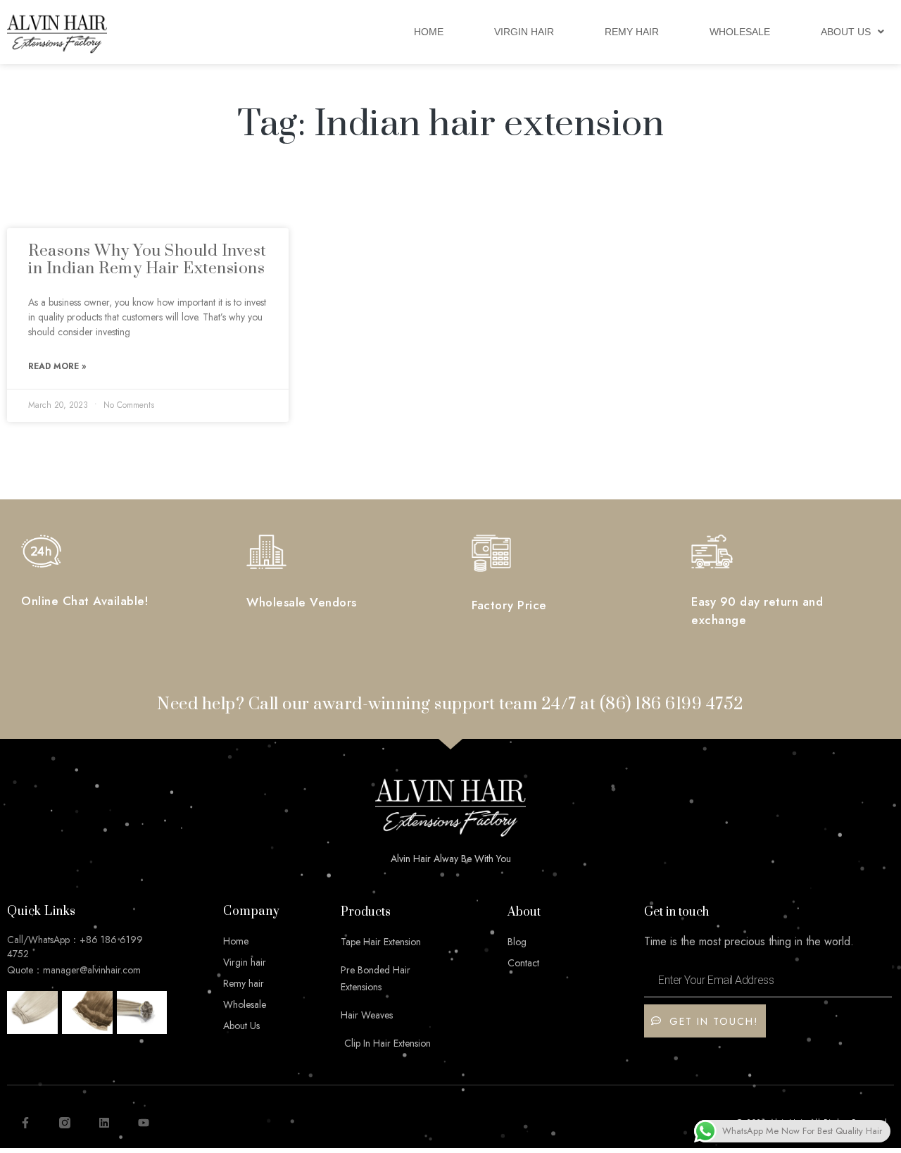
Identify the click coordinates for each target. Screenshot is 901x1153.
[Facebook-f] (25, 1122)
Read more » (57, 366)
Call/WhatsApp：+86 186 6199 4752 (75, 947)
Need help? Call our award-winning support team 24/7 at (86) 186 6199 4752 (450, 704)
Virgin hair (524, 31)
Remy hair (632, 31)
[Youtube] (143, 1122)
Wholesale (740, 31)
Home (428, 31)
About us (846, 31)
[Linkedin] (104, 1122)
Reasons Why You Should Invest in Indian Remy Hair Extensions (147, 260)
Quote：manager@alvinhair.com (74, 970)
